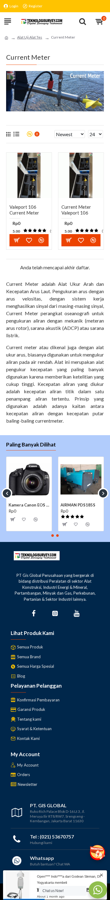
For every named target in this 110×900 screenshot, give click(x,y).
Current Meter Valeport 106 (76, 210)
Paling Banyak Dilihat (31, 444)
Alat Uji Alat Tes (29, 37)
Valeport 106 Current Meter (24, 210)
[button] (7, 493)
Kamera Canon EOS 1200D (29, 504)
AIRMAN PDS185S (78, 504)
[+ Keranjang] (17, 240)
